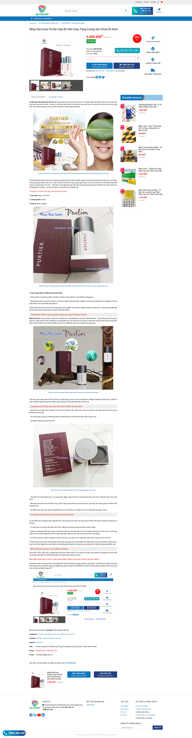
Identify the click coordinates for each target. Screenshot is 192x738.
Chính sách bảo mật (143, 709)
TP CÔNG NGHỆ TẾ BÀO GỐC (49, 23)
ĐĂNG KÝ (157, 727)
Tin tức (123, 712)
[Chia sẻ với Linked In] (100, 77)
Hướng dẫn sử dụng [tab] (56, 97)
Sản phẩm (125, 709)
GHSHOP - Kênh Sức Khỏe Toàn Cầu (48, 638)
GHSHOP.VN (90, 705)
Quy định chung (142, 706)
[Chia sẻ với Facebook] (97, 77)
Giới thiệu (138, 2)
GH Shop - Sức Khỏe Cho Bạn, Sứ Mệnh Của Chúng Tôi (56, 634)
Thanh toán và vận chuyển (145, 715)
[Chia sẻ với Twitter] (103, 77)
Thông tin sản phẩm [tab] (38, 97)
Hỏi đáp (153, 2)
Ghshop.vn (39, 642)
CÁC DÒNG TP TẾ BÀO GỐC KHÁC (73, 23)
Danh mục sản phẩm (42, 19)
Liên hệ (146, 2)
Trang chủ (32, 23)
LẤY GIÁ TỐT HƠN (128, 50)
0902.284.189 (111, 71)
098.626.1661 (100, 71)
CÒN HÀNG (91, 41)
